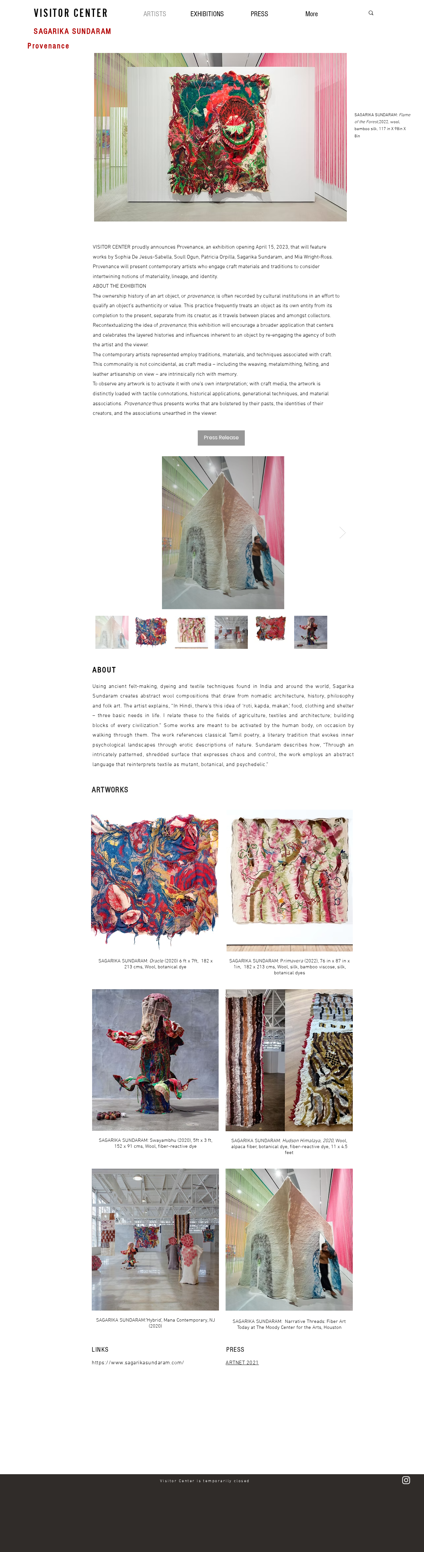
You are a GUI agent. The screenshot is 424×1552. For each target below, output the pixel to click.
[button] (207, 13)
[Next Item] (342, 532)
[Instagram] (406, 1480)
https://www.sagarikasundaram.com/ (138, 1363)
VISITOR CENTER (71, 12)
